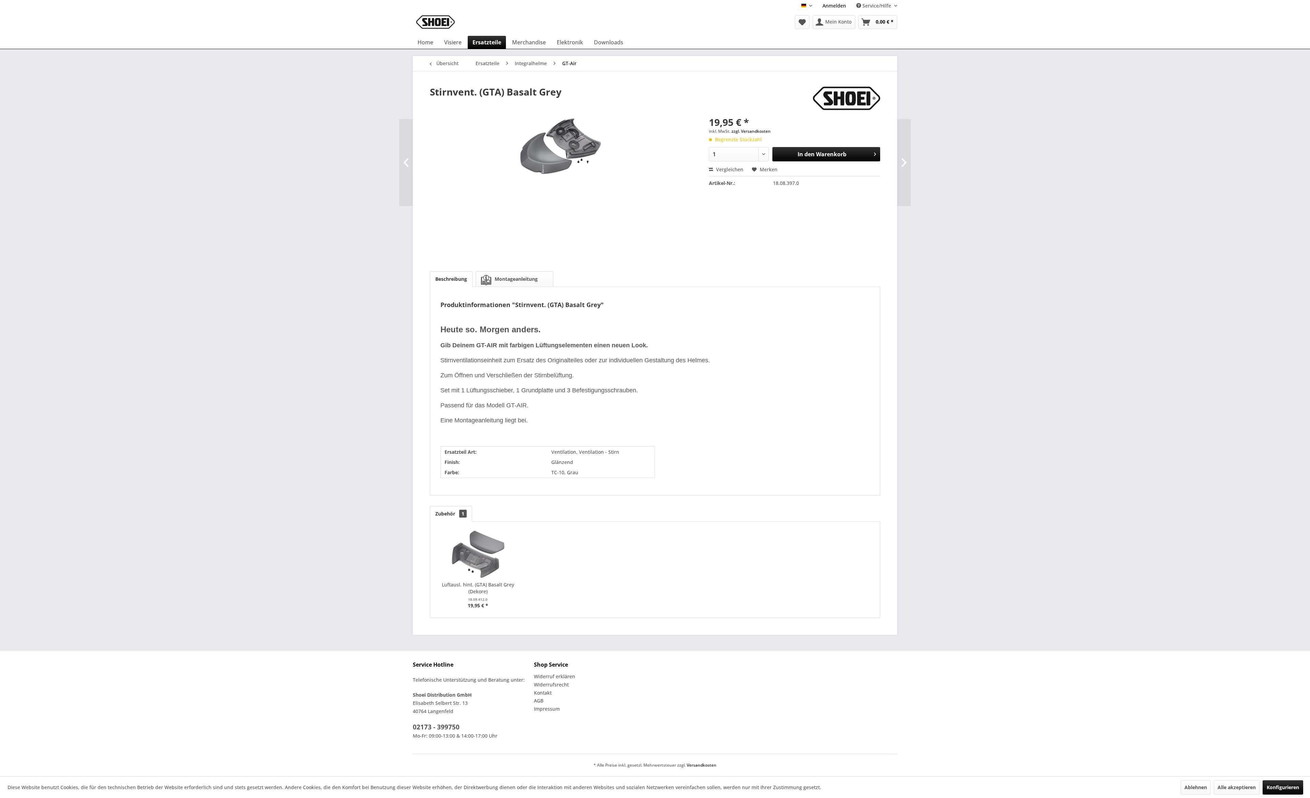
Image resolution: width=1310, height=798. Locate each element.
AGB (538, 700)
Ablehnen (1195, 787)
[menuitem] (834, 5)
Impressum (547, 709)
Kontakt (543, 693)
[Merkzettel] (802, 22)
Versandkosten (701, 765)
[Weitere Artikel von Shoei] (846, 99)
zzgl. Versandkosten (751, 131)
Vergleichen (729, 169)
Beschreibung (451, 279)
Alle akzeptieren (1237, 787)
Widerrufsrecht (551, 684)
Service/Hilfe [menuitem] (876, 5)
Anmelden (834, 5)
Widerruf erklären (554, 676)
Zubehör (449, 513)
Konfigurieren (1283, 787)
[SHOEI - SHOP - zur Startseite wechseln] (435, 22)
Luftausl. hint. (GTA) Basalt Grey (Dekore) (478, 588)
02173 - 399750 (436, 727)
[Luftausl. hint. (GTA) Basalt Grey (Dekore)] (478, 554)
